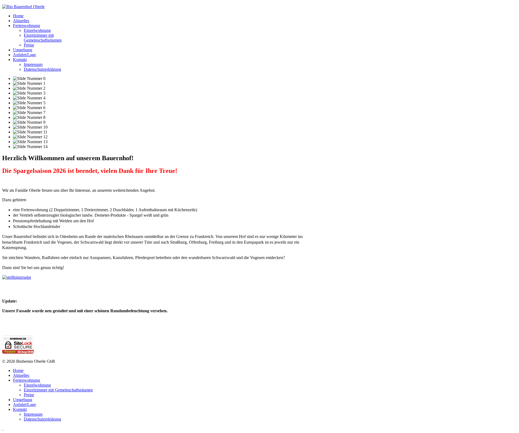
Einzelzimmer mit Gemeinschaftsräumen (43, 37)
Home (18, 16)
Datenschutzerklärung (42, 69)
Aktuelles (21, 20)
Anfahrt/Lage (24, 54)
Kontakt (20, 59)
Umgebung (22, 50)
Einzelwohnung (37, 30)
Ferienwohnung (26, 25)
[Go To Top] (2, 428)
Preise (29, 45)
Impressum (33, 64)
